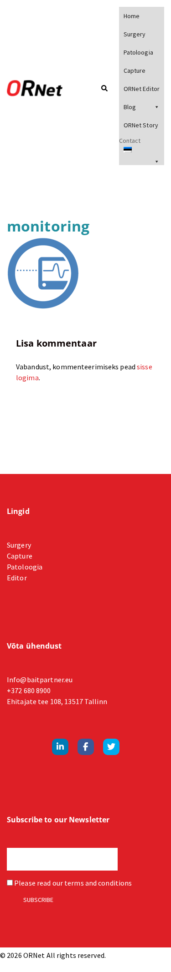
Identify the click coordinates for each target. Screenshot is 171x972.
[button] (104, 89)
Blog (130, 107)
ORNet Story (141, 125)
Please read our (72, 882)
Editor (17, 577)
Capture (135, 70)
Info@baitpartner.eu (40, 679)
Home (132, 16)
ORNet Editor (142, 89)
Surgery (135, 34)
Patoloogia (138, 52)
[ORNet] (40, 88)
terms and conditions (98, 882)
